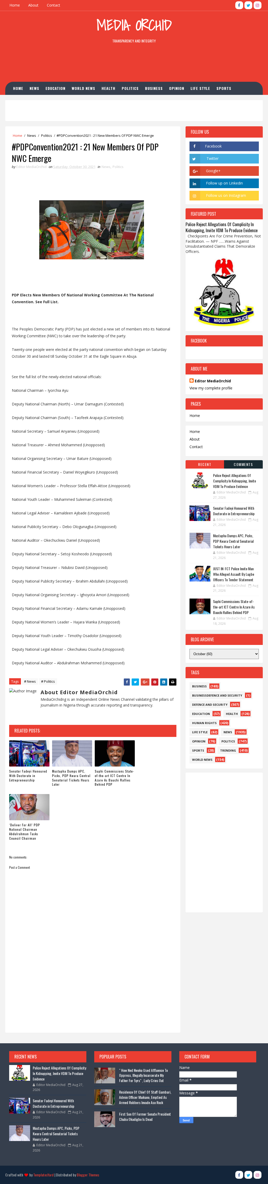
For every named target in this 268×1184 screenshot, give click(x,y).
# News (30, 681)
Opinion (176, 88)
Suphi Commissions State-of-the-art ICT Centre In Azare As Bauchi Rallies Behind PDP (114, 777)
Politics (130, 88)
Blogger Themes (88, 1174)
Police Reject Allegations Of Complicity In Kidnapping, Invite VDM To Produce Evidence (222, 227)
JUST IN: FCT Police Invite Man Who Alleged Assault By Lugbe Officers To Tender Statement (233, 574)
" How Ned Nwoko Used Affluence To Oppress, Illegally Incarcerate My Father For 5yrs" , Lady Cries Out (143, 1075)
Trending (228, 750)
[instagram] (257, 5)
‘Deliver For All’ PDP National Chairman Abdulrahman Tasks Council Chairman (24, 831)
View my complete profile (210, 387)
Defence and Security (209, 705)
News (34, 88)
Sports (223, 88)
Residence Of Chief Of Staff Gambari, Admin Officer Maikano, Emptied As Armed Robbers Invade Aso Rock (145, 1097)
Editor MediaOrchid (213, 380)
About (33, 5)
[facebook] (239, 5)
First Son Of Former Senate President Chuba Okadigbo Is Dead (145, 1116)
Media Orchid (134, 25)
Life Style (200, 88)
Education (55, 88)
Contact (53, 5)
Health (108, 88)
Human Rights (30, 101)
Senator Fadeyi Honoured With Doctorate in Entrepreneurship (28, 775)
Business (154, 88)
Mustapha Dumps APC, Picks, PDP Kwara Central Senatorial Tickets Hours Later (71, 777)
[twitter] (248, 5)
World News (83, 88)
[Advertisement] (134, 63)
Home (14, 5)
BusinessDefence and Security (217, 695)
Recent (204, 464)
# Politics (48, 681)
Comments (243, 464)
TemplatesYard (43, 1174)
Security (58, 101)
